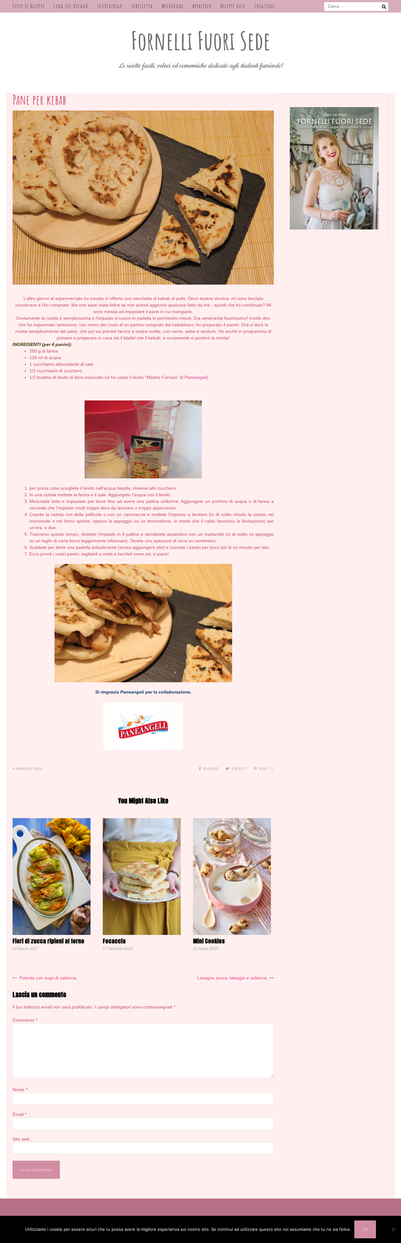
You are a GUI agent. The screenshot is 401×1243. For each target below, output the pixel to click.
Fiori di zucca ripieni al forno (48, 941)
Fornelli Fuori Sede (200, 40)
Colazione (264, 6)
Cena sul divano (71, 6)
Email (19, 1114)
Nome (20, 1089)
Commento (25, 1020)
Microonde (173, 6)
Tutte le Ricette (29, 6)
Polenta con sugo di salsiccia (47, 977)
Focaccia (114, 941)
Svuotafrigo (109, 6)
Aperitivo (202, 6)
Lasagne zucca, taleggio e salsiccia (232, 977)
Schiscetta (142, 6)
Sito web (21, 1139)
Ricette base (233, 6)
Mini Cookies (209, 941)
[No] (393, 1229)
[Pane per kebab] (143, 283)
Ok (365, 1229)
